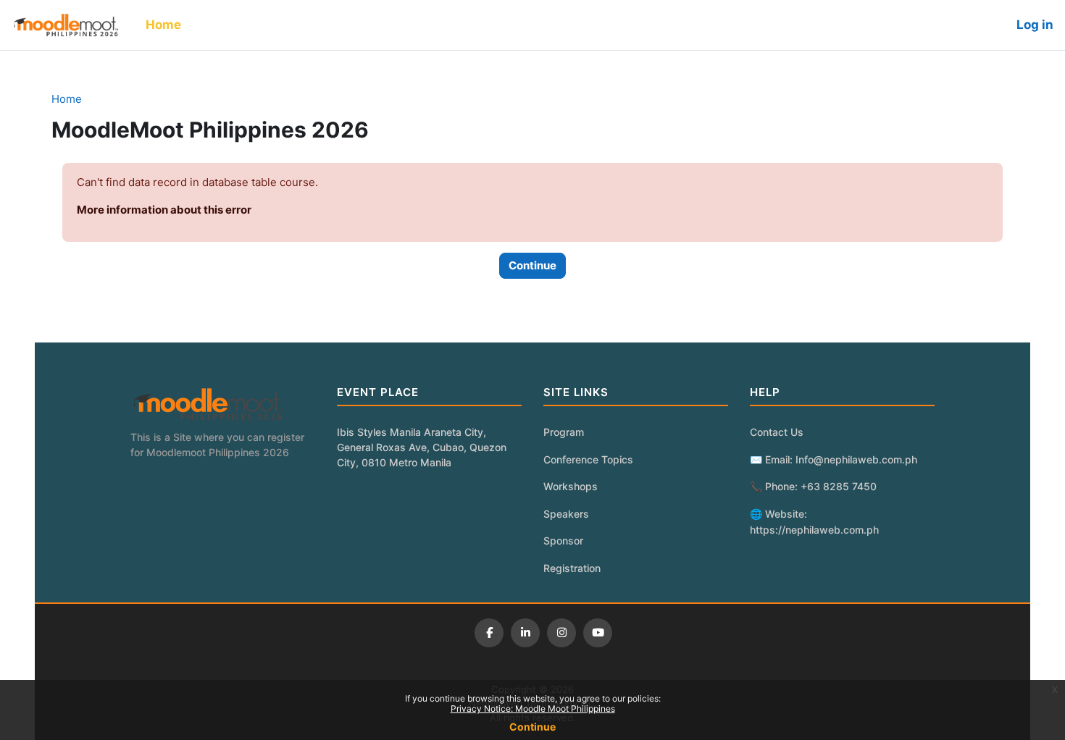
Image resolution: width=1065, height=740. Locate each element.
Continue (532, 726)
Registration (572, 568)
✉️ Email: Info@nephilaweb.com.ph (833, 459)
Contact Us (776, 432)
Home (66, 99)
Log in (1034, 24)
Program (563, 432)
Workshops (570, 486)
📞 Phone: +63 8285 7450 (813, 486)
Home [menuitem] (163, 24)
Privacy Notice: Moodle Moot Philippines (533, 708)
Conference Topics (588, 459)
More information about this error (164, 209)
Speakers (566, 514)
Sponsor (563, 540)
